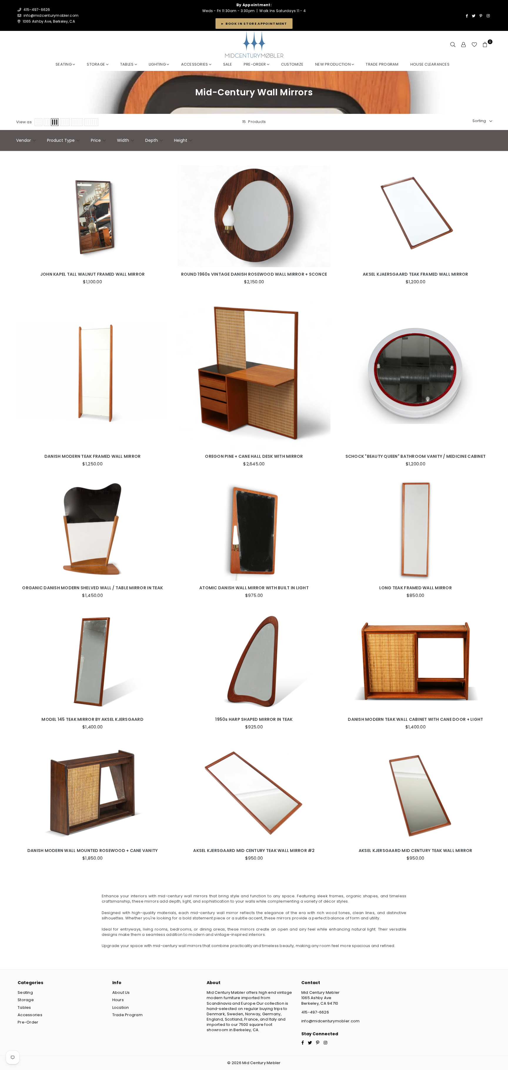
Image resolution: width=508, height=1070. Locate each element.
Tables (127, 64)
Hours (118, 1000)
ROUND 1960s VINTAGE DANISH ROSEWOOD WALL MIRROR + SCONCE (254, 274)
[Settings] (463, 44)
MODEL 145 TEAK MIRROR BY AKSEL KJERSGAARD (92, 719)
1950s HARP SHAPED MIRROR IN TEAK (254, 719)
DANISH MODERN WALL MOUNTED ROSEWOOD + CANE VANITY (92, 850)
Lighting (158, 64)
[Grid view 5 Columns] (77, 122)
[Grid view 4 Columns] (65, 122)
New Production (333, 64)
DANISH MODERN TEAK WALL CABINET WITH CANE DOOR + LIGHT (415, 719)
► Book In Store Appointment (254, 23)
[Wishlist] (474, 44)
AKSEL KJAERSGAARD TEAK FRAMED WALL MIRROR (415, 274)
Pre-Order (28, 1022)
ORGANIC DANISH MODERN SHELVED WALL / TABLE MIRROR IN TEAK (92, 588)
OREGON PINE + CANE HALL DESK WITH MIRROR (254, 456)
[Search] (453, 44)
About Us (121, 992)
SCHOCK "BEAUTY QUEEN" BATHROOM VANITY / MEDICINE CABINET (415, 456)
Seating (64, 64)
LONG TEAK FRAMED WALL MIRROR (415, 588)
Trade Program (127, 1015)
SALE (227, 64)
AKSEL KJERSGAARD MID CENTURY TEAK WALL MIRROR (415, 850)
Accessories (195, 64)
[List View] (38, 122)
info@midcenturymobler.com (51, 15)
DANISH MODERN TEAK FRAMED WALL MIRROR (92, 456)
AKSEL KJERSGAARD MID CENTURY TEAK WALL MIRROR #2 (254, 850)
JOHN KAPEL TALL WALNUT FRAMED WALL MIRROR (92, 274)
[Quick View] (163, 213)
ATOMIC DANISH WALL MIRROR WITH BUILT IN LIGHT (254, 588)
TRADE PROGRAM (382, 64)
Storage (96, 64)
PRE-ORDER (255, 64)
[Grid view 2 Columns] (46, 122)
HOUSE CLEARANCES (429, 64)
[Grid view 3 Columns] (55, 122)
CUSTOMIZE (292, 64)
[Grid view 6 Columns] (91, 122)
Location (120, 1007)
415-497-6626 (315, 1012)
